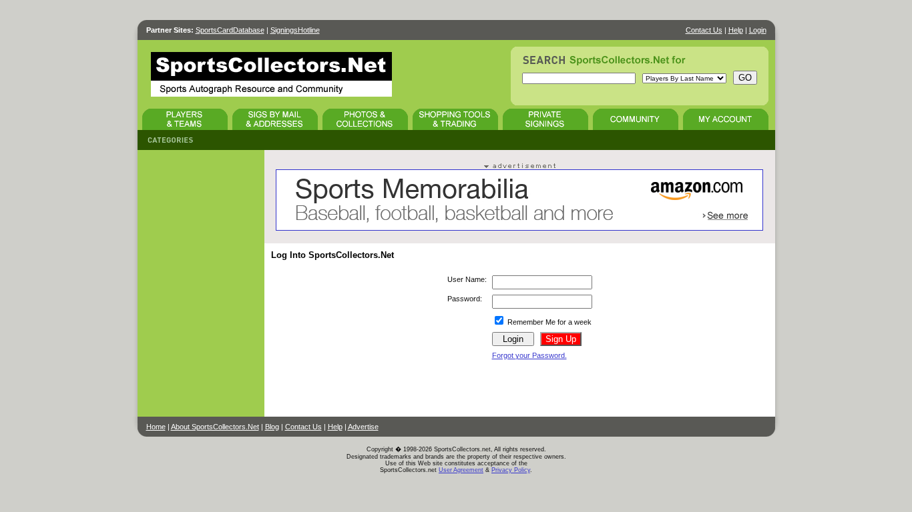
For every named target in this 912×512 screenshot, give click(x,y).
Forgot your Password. (529, 355)
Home (156, 427)
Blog (272, 427)
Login (757, 30)
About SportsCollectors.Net (215, 427)
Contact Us (704, 30)
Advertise (363, 427)
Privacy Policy (510, 470)
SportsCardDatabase (230, 30)
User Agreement (461, 470)
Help (735, 30)
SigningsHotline (295, 30)
